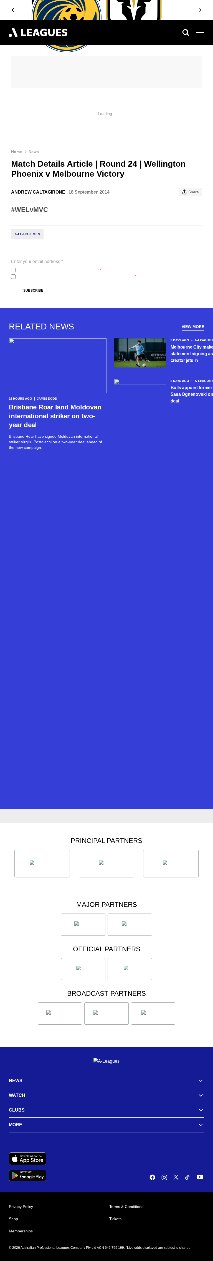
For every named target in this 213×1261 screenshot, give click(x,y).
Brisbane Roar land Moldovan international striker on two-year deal (55, 416)
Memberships (21, 1231)
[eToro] (130, 924)
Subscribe (33, 290)
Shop (13, 1219)
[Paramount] (106, 1013)
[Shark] (170, 863)
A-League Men (27, 234)
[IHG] (130, 969)
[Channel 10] (60, 1013)
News (34, 151)
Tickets (115, 1219)
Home (16, 151)
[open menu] (200, 32)
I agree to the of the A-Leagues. (59, 270)
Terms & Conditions (126, 1206)
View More (193, 326)
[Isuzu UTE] (42, 863)
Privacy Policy (54, 270)
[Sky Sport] (153, 1013)
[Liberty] (83, 924)
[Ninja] (106, 863)
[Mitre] (83, 969)
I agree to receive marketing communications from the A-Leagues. (77, 276)
